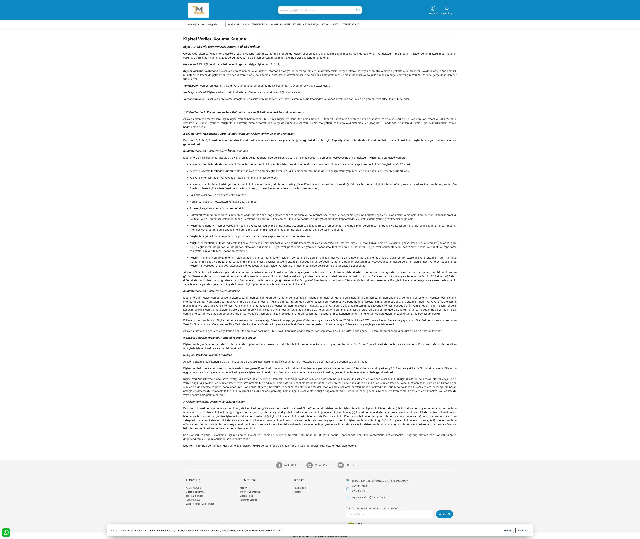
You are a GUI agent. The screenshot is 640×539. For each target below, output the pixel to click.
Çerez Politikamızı (254, 530)
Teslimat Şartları (194, 495)
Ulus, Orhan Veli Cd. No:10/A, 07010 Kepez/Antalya (380, 480)
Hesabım (433, 13)
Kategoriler (212, 24)
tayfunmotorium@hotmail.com (368, 497)
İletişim (297, 491)
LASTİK (336, 24)
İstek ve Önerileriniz (250, 491)
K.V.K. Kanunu (193, 487)
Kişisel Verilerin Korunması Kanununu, (201, 530)
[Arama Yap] (358, 10)
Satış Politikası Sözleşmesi (200, 503)
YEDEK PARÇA (351, 24)
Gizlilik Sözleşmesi (195, 491)
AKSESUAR (233, 24)
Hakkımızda (300, 487)
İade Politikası (193, 499)
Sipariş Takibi (247, 495)
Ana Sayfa (193, 24)
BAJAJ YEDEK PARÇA (255, 24)
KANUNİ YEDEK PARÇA (306, 24)
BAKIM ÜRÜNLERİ (280, 24)
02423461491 (359, 490)
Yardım (243, 487)
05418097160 (359, 486)
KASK (325, 24)
